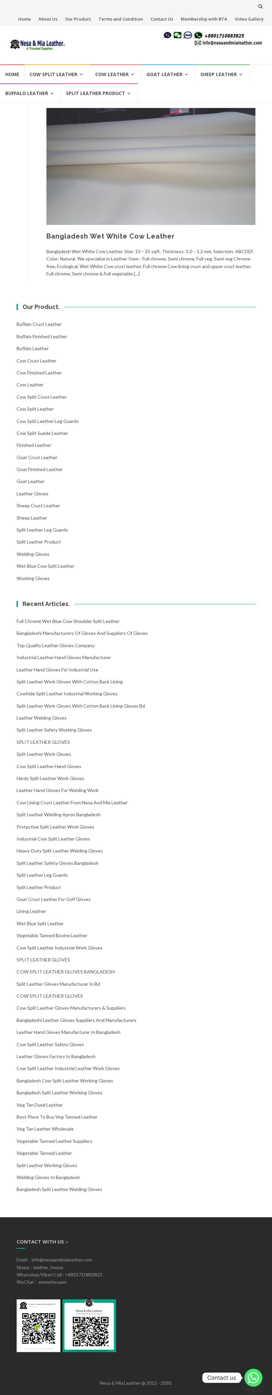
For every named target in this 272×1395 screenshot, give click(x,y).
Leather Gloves (32, 493)
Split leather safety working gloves (54, 730)
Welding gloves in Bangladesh (48, 1177)
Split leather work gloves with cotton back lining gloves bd (81, 706)
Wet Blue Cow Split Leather (45, 566)
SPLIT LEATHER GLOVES (43, 742)
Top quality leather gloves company (56, 645)
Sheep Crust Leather (38, 505)
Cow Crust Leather (36, 360)
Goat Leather (164, 74)
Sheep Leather (218, 74)
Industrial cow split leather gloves (53, 839)
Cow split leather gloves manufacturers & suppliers (71, 1008)
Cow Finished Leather (39, 372)
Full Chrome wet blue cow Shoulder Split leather (68, 621)
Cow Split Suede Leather (42, 433)
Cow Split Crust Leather (42, 397)
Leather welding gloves (42, 718)
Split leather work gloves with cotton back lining (70, 681)
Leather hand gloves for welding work (58, 790)
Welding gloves (33, 554)
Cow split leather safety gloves (50, 1044)
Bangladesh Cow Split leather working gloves (65, 1080)
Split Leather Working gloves (47, 1165)
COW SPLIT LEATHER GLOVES (50, 996)
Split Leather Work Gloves (44, 754)
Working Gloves (33, 578)
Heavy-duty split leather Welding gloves (60, 850)
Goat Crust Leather (37, 457)
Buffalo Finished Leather (42, 336)
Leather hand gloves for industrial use (57, 669)
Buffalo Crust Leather (39, 324)
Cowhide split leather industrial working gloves (67, 693)
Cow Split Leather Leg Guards (48, 421)
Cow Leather (112, 74)
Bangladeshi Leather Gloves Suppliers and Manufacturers (76, 1020)
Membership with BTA (204, 19)
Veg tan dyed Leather (40, 1105)
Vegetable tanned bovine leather (52, 935)
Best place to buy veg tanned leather (57, 1117)
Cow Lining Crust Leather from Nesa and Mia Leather (72, 802)
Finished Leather (34, 445)
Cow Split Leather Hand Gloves (49, 766)
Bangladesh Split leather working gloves (59, 1092)
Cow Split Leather (53, 74)
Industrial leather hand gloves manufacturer (64, 657)
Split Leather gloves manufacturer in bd (58, 984)
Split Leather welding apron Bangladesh (59, 814)
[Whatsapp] (253, 1378)
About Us (47, 19)
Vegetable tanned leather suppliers (54, 1141)
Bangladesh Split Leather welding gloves (59, 1189)
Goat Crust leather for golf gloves (54, 899)
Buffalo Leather (26, 93)
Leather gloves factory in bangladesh (56, 1056)
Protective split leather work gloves (55, 827)
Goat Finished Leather (40, 469)
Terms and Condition (121, 19)
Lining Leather (31, 911)
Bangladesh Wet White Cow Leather (110, 236)
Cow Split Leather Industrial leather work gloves (68, 1068)
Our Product (78, 19)
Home (24, 19)
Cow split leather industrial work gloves (59, 947)
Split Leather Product (95, 93)
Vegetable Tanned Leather (44, 1153)
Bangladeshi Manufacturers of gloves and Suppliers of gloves (82, 633)
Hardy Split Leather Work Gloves (50, 778)
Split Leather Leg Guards (42, 530)
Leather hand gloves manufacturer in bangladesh (68, 1032)
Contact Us (162, 19)
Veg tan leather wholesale (45, 1129)
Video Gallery (249, 19)
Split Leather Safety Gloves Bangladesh (58, 863)
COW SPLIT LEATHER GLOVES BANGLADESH (66, 971)
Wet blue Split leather (40, 923)
